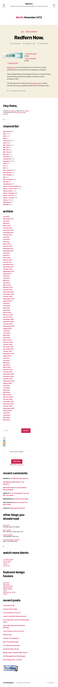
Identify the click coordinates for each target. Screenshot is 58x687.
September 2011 (8, 251)
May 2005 (6, 417)
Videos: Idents (7, 191)
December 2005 (8, 401)
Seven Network (8, 179)
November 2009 (8, 294)
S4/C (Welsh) (7, 175)
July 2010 (6, 276)
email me (13, 111)
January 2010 (7, 289)
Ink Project (6, 582)
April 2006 (6, 392)
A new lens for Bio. (9, 605)
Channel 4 (6, 156)
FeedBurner (20, 465)
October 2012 (7, 235)
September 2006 (8, 381)
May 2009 (6, 308)
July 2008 (6, 331)
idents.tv (29, 4)
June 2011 (6, 253)
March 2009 (7, 312)
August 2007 (7, 356)
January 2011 (7, 262)
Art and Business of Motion (11, 539)
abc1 (10, 91)
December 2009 (8, 292)
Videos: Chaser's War (10, 188)
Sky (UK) (6, 182)
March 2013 (7, 225)
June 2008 (6, 333)
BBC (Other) (7, 145)
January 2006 (7, 399)
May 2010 (6, 280)
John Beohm (17, 43)
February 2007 (8, 369)
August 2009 (7, 301)
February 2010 (8, 287)
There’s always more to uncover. (13, 631)
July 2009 (6, 303)
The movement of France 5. (12, 612)
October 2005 (7, 406)
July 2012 (6, 237)
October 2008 (7, 324)
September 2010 (8, 271)
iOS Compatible (30, 58)
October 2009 (7, 296)
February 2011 (7, 260)
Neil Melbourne (8, 482)
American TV (7, 140)
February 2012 (7, 246)
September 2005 (8, 408)
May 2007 (6, 362)
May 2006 (6, 390)
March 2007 (7, 367)
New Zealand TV (8, 170)
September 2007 (8, 353)
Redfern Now (11, 67)
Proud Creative (7, 589)
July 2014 (6, 216)
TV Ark (5, 564)
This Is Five (6, 562)
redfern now (15, 91)
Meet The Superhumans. (11, 642)
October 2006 (7, 378)
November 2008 (8, 321)
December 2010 (8, 264)
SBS (4, 177)
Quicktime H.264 (31, 54)
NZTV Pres (6, 565)
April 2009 (6, 310)
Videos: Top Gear (8, 198)
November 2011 (8, 248)
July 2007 (6, 358)
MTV (4, 168)
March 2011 (7, 257)
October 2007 (7, 351)
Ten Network (7, 184)
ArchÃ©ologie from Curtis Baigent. (14, 656)
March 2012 (7, 244)
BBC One (6, 150)
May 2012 (6, 241)
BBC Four (6, 147)
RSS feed (17, 112)
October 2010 (7, 269)
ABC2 (5, 136)
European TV (7, 161)
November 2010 (8, 267)
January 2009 (7, 317)
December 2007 (8, 346)
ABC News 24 (7, 131)
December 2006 (8, 374)
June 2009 (6, 305)
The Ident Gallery (8, 559)
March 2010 (7, 285)
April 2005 (6, 420)
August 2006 (7, 383)
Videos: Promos (8, 195)
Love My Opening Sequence (19, 478)
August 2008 (7, 328)
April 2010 (6, 283)
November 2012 (8, 232)
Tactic (5, 590)
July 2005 (6, 413)
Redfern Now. (29, 37)
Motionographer (8, 535)
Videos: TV (6, 200)
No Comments (44, 43)
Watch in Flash (13, 63)
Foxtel (5, 163)
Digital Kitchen (7, 587)
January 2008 (7, 344)
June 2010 (6, 278)
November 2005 (8, 404)
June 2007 (6, 360)
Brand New (6, 525)
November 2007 (8, 349)
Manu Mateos (7, 487)
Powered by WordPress (23, 682)
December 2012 (8, 230)
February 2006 (8, 397)
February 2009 (8, 315)
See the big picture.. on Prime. (12, 660)
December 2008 (8, 319)
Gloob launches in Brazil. (17, 508)
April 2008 (6, 337)
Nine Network (7, 172)
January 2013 (7, 228)
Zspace (5, 594)
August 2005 (7, 410)
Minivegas (6, 584)
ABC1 (22, 31)
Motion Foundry (8, 586)
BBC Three (6, 152)
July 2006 (6, 385)
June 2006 (6, 388)
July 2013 (6, 221)
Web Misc (6, 204)
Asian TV (6, 143)
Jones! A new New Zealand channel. (14, 616)
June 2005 (6, 415)
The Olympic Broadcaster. (11, 645)
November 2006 (8, 376)
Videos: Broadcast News (11, 186)
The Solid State (35, 83)
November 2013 (8, 219)
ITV (4, 166)
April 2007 (6, 365)
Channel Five (7, 159)
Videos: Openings (31, 31)
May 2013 (6, 223)
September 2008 (8, 326)
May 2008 (6, 335)
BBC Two (6, 154)
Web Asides (7, 202)
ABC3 (5, 138)
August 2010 (7, 273)
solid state (23, 91)
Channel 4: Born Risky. (21, 499)
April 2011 (6, 255)
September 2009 (8, 299)
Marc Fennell (7, 530)
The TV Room (7, 561)
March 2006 (7, 394)
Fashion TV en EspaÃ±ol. (11, 638)
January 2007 (7, 372)
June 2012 (6, 239)
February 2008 (8, 342)
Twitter (26, 111)
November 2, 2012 (30, 43)
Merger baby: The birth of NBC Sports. (15, 652)
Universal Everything (9, 592)
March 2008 (7, 340)
